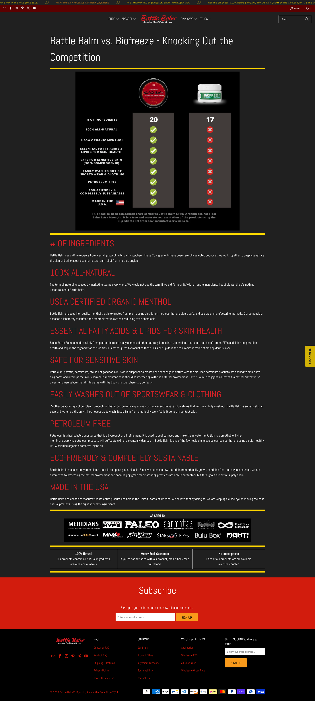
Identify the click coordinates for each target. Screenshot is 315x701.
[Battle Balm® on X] (28, 8)
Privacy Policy (101, 670)
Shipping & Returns (104, 663)
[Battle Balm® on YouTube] (34, 8)
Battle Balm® (67, 692)
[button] (113, 19)
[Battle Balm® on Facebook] (10, 8)
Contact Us (143, 678)
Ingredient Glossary (148, 663)
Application (187, 648)
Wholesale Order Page (193, 670)
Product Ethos (145, 655)
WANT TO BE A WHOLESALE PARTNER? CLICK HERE (62, 2)
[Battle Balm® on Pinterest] (22, 8)
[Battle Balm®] (158, 19)
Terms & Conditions (104, 678)
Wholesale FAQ (189, 655)
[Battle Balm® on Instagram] (16, 8)
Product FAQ (100, 655)
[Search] (306, 19)
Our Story (142, 648)
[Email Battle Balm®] (4, 8)
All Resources (188, 663)
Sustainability (145, 670)
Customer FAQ (101, 648)
